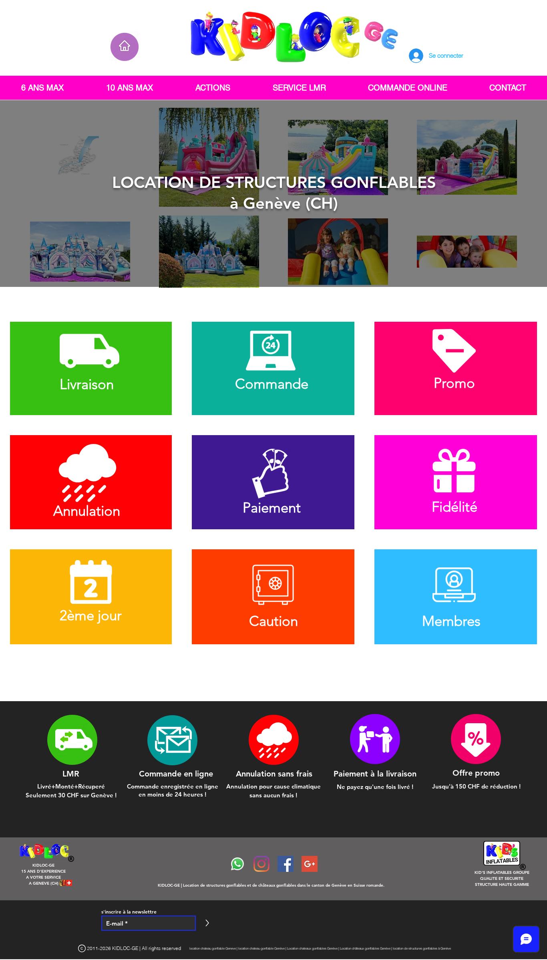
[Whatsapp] (237, 864)
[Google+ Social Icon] (310, 864)
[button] (90, 368)
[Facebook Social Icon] (286, 864)
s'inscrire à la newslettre (129, 911)
